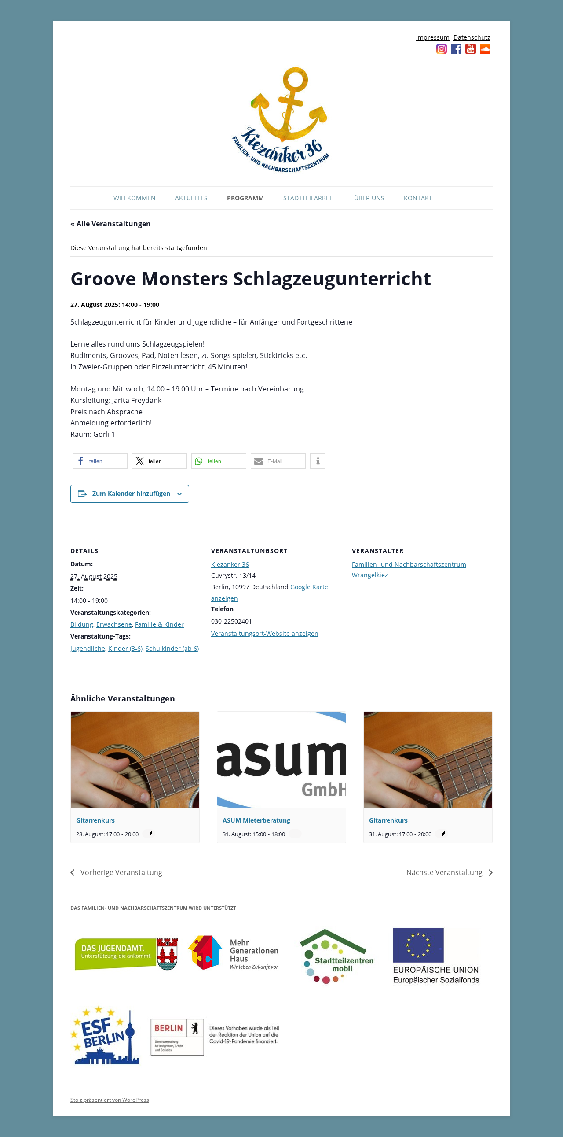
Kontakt (418, 198)
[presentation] (135, 760)
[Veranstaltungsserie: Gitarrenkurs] (149, 833)
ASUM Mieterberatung (256, 820)
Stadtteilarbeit (309, 198)
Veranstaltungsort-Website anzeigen (264, 633)
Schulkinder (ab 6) (172, 648)
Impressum (433, 37)
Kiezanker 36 (230, 564)
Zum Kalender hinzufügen (131, 493)
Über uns (369, 198)
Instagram (441, 49)
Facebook (456, 49)
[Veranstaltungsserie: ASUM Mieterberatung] (295, 833)
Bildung (81, 624)
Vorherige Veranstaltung (120, 872)
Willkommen (134, 198)
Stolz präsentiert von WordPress (109, 1100)
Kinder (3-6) (125, 648)
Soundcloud (485, 49)
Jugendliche (87, 648)
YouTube (470, 49)
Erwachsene (114, 624)
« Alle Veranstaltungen (110, 224)
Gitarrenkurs (95, 820)
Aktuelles (191, 198)
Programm (245, 198)
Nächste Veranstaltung (445, 872)
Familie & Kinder (159, 624)
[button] (100, 461)
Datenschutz (471, 37)
